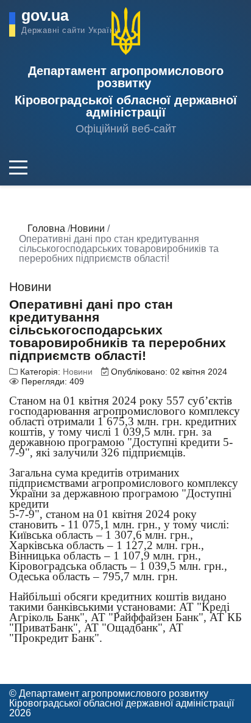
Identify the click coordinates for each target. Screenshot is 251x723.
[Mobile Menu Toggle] (18, 167)
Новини (78, 371)
